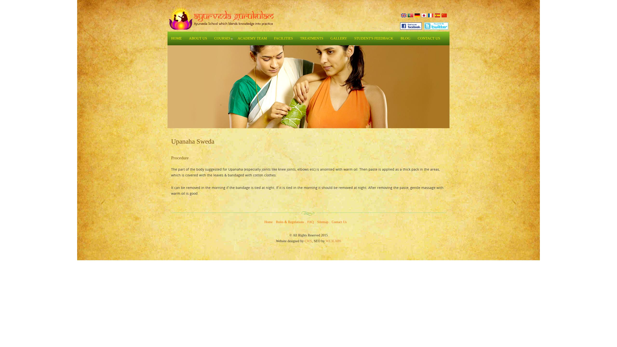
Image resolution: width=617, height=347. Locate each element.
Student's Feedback (373, 38)
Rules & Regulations (290, 222)
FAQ (310, 222)
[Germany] (417, 15)
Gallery (338, 38)
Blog (405, 38)
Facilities (283, 38)
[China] (444, 15)
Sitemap (322, 222)
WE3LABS (333, 241)
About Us (198, 38)
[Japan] (424, 15)
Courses (222, 38)
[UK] (404, 15)
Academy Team (252, 38)
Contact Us (429, 38)
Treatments (311, 38)
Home (176, 38)
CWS (308, 241)
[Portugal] (410, 15)
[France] (431, 15)
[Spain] (437, 15)
